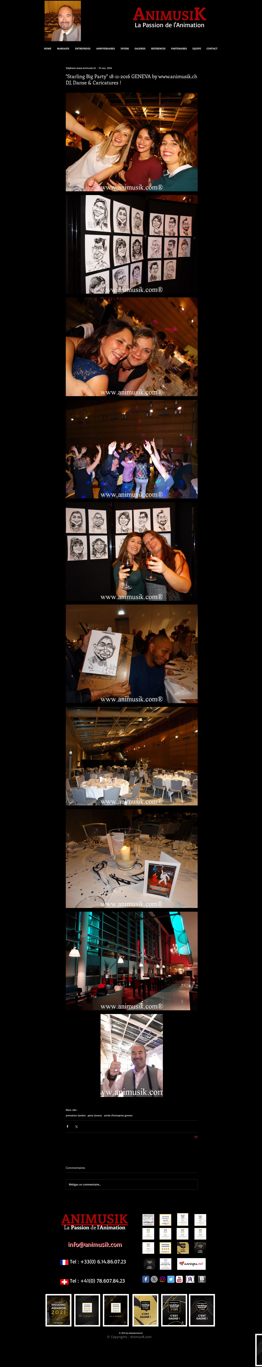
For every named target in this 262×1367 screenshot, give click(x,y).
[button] (124, 48)
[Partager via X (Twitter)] (76, 1126)
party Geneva (95, 1115)
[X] (154, 1279)
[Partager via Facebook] (67, 1126)
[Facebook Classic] (145, 1279)
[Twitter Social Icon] (170, 1279)
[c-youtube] (179, 1279)
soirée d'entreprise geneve (118, 1115)
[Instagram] (162, 1279)
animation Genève (76, 1115)
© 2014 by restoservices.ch (131, 1333)
